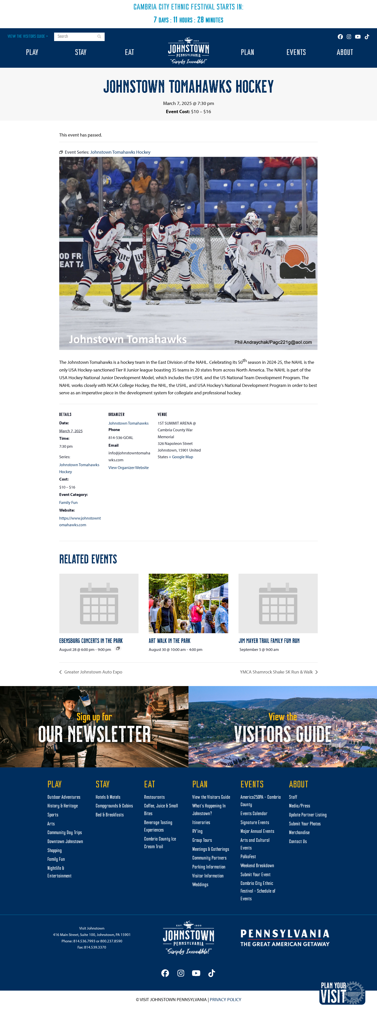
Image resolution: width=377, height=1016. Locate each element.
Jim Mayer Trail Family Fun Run (269, 640)
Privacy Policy (225, 999)
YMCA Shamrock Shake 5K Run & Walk (277, 672)
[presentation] (98, 603)
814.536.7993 (84, 941)
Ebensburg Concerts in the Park (91, 640)
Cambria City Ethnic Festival (174, 7)
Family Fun (68, 502)
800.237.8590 (111, 941)
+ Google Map (181, 456)
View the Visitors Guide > (28, 36)
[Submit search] (99, 37)
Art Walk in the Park (170, 640)
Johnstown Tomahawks (128, 423)
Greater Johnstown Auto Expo (92, 672)
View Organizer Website (128, 467)
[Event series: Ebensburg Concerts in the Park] (118, 648)
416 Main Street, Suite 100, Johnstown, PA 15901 (92, 934)
